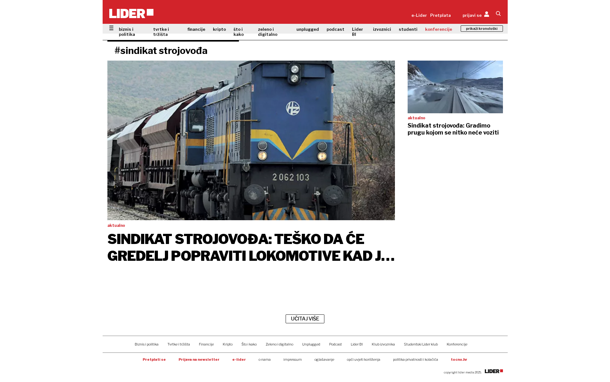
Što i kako (249, 344)
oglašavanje (324, 359)
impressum (292, 359)
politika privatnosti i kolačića (415, 359)
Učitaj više (305, 319)
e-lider (239, 359)
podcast (335, 29)
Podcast (335, 344)
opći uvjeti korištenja (363, 359)
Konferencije (457, 344)
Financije (206, 344)
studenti (408, 29)
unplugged (307, 29)
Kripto (228, 344)
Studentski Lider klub (421, 344)
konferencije (438, 29)
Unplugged (311, 344)
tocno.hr (459, 359)
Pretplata (440, 15)
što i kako (239, 32)
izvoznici (382, 29)
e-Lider (419, 15)
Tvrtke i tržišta (178, 344)
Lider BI (357, 32)
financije (196, 29)
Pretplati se (154, 359)
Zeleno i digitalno (279, 344)
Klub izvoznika (383, 344)
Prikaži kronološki (482, 28)
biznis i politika (127, 32)
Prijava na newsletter (199, 359)
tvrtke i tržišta (161, 32)
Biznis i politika (147, 344)
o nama (265, 359)
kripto (219, 29)
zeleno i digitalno (267, 32)
